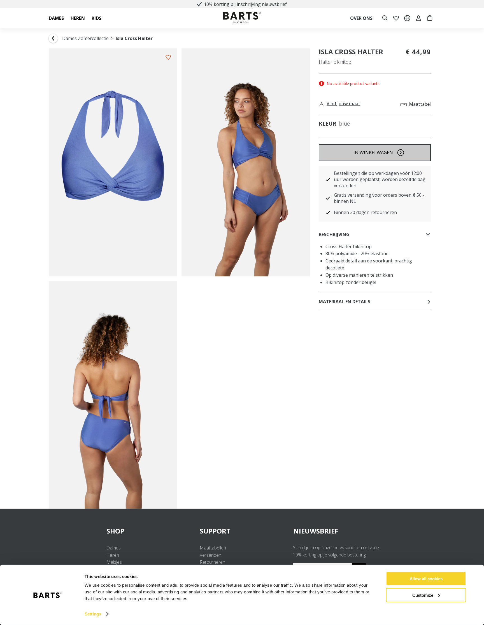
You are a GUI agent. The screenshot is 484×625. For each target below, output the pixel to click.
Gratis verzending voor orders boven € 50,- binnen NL (379, 198)
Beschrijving (334, 234)
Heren (112, 555)
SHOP (115, 530)
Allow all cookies (426, 578)
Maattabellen (213, 548)
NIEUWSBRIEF (315, 530)
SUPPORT (215, 530)
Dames (113, 548)
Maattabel (420, 104)
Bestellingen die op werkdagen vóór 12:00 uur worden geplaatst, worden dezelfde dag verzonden (379, 179)
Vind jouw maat (343, 103)
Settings (93, 614)
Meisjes (114, 562)
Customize (422, 595)
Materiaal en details (344, 302)
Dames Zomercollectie (85, 38)
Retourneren (212, 562)
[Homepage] (242, 18)
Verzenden (210, 555)
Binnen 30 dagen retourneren (365, 212)
